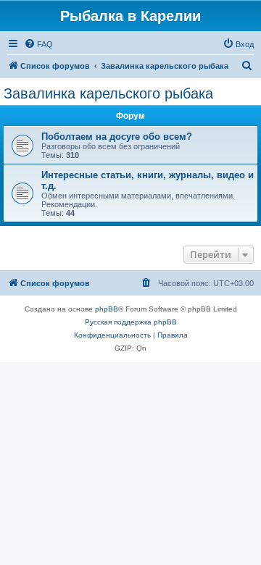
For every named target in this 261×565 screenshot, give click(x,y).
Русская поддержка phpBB (131, 322)
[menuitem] (38, 44)
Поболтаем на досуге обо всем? (116, 136)
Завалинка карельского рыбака (108, 93)
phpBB (106, 309)
